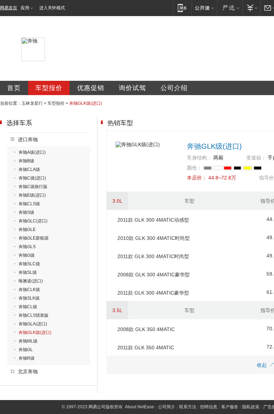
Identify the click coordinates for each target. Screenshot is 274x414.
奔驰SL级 (28, 272)
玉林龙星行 (32, 103)
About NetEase (139, 406)
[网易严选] (229, 7)
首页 (14, 88)
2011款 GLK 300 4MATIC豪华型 (153, 293)
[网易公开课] (204, 7)
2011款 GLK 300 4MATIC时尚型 (153, 256)
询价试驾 (132, 88)
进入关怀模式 (52, 7)
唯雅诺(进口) (31, 281)
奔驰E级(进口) (32, 195)
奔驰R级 (27, 358)
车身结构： (199, 158)
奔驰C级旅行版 (33, 186)
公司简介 (166, 406)
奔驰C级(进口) (32, 178)
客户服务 (229, 406)
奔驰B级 (26, 160)
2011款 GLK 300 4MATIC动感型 (153, 220)
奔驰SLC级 (29, 263)
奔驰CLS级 (29, 203)
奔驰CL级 (28, 306)
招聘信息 (208, 406)
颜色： (194, 168)
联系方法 (187, 406)
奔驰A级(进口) (32, 152)
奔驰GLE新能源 (34, 238)
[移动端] (182, 7)
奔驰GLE (27, 229)
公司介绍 (174, 88)
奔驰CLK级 (29, 289)
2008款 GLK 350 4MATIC (146, 329)
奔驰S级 (26, 212)
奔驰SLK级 (29, 298)
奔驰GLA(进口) (33, 323)
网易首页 (8, 7)
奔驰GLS (27, 246)
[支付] (251, 7)
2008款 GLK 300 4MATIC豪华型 (153, 274)
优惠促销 (90, 88)
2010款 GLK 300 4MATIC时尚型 (153, 238)
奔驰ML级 (28, 341)
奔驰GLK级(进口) (35, 332)
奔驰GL (26, 349)
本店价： (197, 178)
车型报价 (48, 88)
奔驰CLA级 (29, 169)
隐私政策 (250, 406)
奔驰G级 (27, 255)
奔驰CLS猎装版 (34, 315)
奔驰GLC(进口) (33, 220)
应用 (25, 7)
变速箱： (256, 158)
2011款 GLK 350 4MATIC (145, 347)
